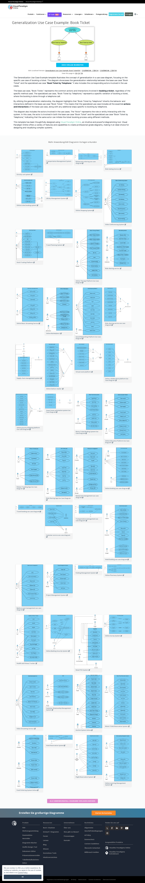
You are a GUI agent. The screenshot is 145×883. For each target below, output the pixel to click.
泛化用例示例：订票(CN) (90, 71)
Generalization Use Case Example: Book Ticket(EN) (62, 71)
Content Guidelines (91, 844)
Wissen (46, 849)
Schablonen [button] (88, 14)
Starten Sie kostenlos (103, 813)
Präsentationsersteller (31, 855)
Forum (45, 836)
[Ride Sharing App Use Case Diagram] (59, 501)
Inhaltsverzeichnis (50, 857)
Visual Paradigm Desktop (34, 1)
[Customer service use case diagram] (59, 538)
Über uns (67, 828)
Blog (44, 845)
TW (81, 73)
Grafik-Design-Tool (29, 847)
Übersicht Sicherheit (92, 848)
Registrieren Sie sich (116, 14)
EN (76, 73)
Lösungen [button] (78, 14)
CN (79, 73)
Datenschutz (89, 839)
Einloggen (128, 14)
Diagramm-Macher (29, 843)
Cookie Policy (22, 872)
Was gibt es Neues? (71, 832)
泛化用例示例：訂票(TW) (108, 71)
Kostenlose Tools (49, 853)
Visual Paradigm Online (71, 122)
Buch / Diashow (49, 828)
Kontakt (67, 840)
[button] (41, 14)
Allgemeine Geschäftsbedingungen (58, 879)
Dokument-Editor (29, 851)
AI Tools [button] (53, 15)
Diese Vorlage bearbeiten (72, 65)
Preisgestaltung (101, 14)
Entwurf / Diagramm (51, 832)
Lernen (45, 840)
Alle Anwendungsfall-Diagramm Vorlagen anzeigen (72, 801)
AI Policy (87, 835)
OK (23, 877)
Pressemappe (69, 836)
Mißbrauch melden (91, 852)
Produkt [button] (30, 14)
